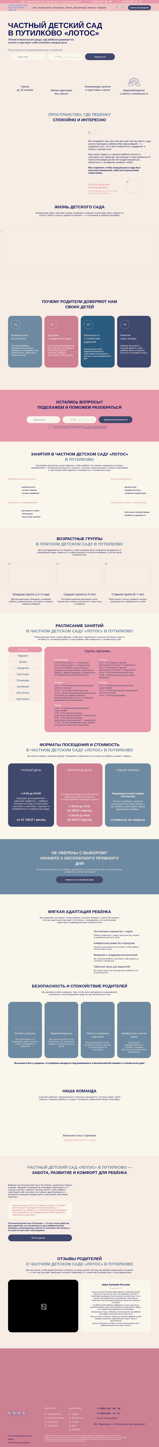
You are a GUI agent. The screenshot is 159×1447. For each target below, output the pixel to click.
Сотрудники (53, 1425)
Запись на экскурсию (139, 8)
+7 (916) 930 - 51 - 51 (131, 1)
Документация (79, 8)
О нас (34, 8)
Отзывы (75, 1422)
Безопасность (78, 1418)
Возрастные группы (56, 1418)
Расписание (53, 1422)
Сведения (102, 8)
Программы (58, 8)
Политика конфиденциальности (20, 1436)
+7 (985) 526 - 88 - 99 (101, 1)
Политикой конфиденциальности (95, 428)
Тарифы (75, 1414)
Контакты (92, 8)
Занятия (68, 8)
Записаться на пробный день (79, 879)
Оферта (11, 1439)
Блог (74, 1425)
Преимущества (45, 8)
